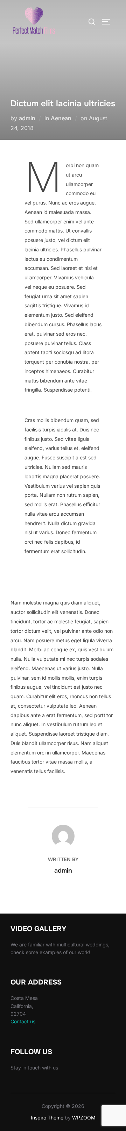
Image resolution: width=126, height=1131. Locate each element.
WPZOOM (84, 1118)
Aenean (61, 118)
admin (27, 118)
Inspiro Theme (47, 1118)
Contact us (22, 1021)
